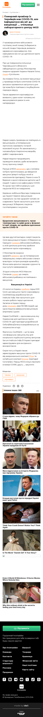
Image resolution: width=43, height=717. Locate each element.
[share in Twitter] (18, 386)
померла (16, 243)
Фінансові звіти (30, 661)
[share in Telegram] (22, 386)
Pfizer (31, 356)
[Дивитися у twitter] (27, 679)
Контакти (7, 656)
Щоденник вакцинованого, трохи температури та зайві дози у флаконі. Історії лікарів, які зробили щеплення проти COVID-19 (21, 224)
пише (5, 74)
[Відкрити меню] (38, 5)
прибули (25, 289)
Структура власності (8, 662)
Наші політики (29, 665)
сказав (15, 274)
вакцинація (20, 375)
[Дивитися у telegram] (15, 679)
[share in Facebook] (14, 386)
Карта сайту (28, 670)
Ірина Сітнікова (15, 32)
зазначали (21, 169)
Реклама (7, 668)
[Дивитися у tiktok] (33, 679)
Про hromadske (10, 648)
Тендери (26, 652)
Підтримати (28, 5)
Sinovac (25, 359)
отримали (12, 306)
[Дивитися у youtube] (21, 679)
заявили (15, 256)
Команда (7, 652)
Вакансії (26, 648)
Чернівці (8, 375)
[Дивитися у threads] (38, 679)
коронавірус (9, 379)
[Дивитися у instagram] (10, 679)
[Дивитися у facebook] (4, 679)
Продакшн (8, 672)
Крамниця (27, 656)
